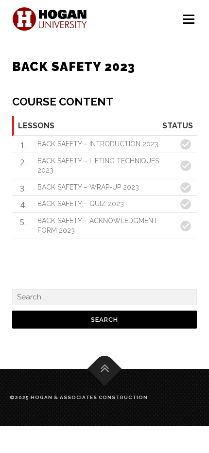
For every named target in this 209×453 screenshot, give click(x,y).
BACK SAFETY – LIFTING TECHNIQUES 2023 (98, 165)
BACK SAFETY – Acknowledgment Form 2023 (97, 225)
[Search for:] (104, 297)
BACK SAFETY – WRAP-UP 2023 (88, 187)
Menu (188, 19)
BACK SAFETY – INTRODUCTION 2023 (97, 144)
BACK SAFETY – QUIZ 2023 (80, 204)
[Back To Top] (104, 369)
